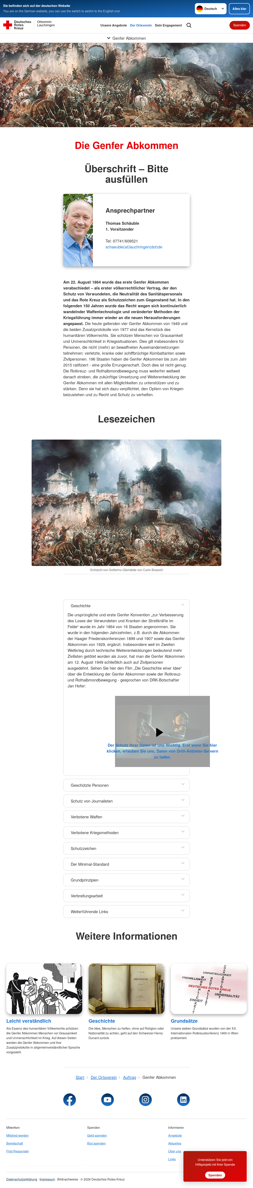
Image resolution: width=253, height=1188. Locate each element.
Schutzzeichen (83, 848)
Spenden (239, 25)
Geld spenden (97, 1135)
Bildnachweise (67, 1179)
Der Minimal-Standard (90, 864)
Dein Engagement (168, 25)
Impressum (47, 1179)
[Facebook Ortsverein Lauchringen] (69, 1099)
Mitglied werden (17, 1135)
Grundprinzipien (84, 880)
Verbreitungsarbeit (87, 896)
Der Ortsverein (141, 25)
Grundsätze (184, 1020)
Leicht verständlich (28, 1020)
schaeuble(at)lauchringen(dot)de (134, 247)
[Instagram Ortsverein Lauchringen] (145, 1099)
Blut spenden (96, 1143)
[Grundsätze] (209, 988)
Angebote (175, 1135)
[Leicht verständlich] (44, 988)
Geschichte (81, 605)
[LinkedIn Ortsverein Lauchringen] (183, 1099)
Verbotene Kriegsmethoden (95, 832)
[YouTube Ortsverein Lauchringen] (107, 1099)
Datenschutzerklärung (21, 1179)
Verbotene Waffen (86, 817)
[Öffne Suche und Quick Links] (189, 25)
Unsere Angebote (113, 25)
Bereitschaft (14, 1143)
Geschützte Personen (90, 785)
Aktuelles (174, 1143)
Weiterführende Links (89, 911)
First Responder (17, 1151)
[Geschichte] (126, 988)
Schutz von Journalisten (92, 801)
